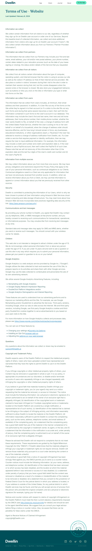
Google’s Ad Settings (37, 331)
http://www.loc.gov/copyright (32, 503)
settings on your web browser (31, 336)
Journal (59, 3)
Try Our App (81, 2)
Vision (50, 3)
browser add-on (31, 333)
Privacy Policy (22, 546)
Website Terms (50, 546)
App (40, 3)
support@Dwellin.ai (13, 349)
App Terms (31, 546)
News (15, 546)
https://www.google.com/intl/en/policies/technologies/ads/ (38, 321)
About (69, 3)
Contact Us (8, 546)
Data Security (40, 546)
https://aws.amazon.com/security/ (22, 203)
